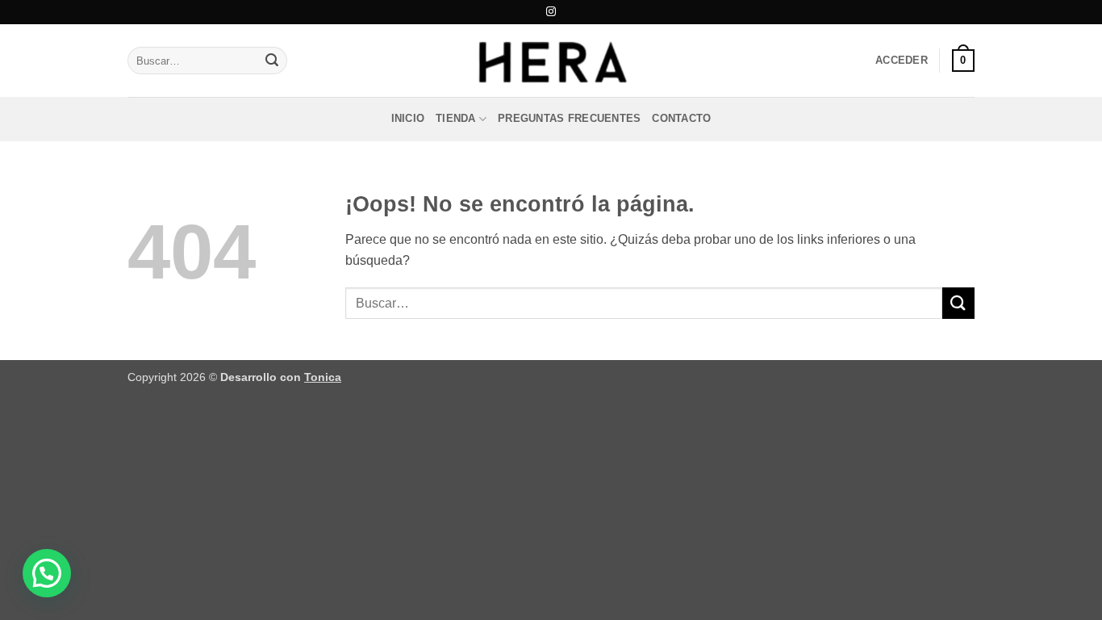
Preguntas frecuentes (569, 118)
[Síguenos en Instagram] (551, 12)
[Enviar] (272, 60)
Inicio (408, 118)
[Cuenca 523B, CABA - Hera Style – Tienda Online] (551, 60)
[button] (901, 60)
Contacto (681, 118)
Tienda (456, 118)
